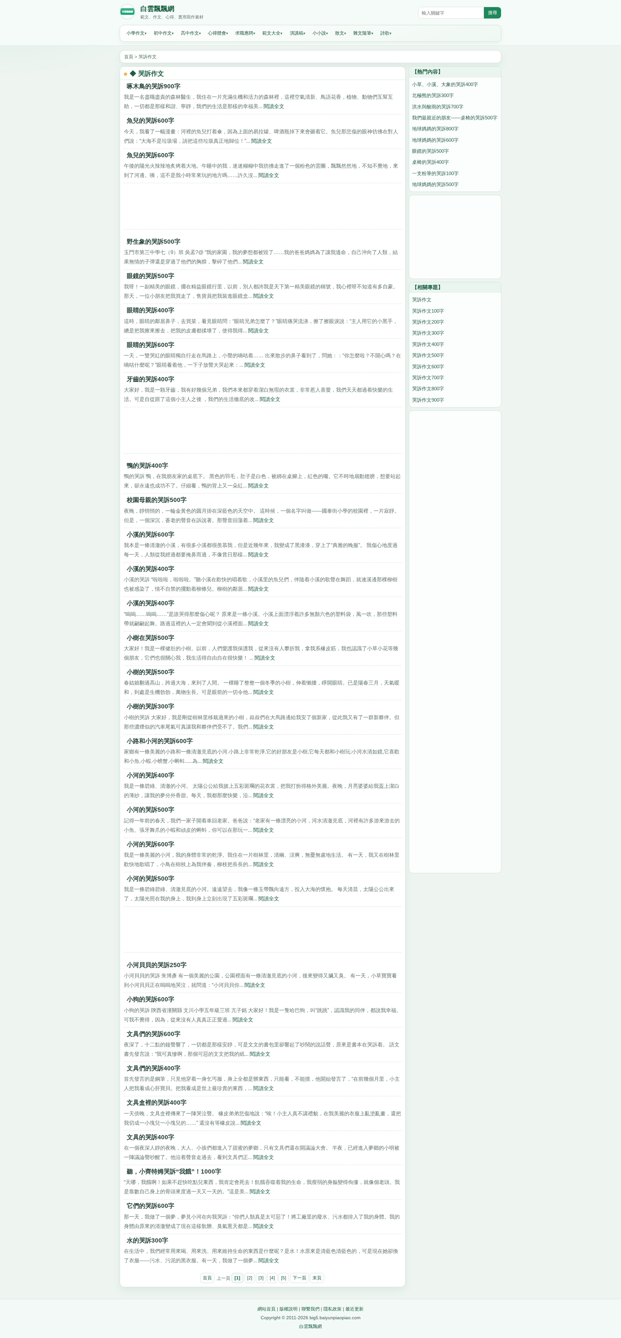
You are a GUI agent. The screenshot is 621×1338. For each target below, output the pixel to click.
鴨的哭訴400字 (147, 465)
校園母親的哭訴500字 (157, 499)
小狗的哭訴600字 (150, 999)
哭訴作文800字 (428, 388)
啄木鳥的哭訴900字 (153, 86)
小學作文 (135, 33)
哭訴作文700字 (428, 377)
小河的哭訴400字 (150, 775)
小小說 (319, 33)
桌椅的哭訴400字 (430, 162)
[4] (272, 1277)
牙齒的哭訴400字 (150, 379)
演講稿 (296, 33)
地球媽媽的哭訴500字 (435, 184)
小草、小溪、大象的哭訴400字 (445, 84)
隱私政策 (332, 1308)
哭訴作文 (147, 56)
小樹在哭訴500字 (150, 637)
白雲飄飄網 (157, 9)
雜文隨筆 (362, 33)
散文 (339, 33)
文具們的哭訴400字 (153, 1068)
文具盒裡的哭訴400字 (157, 1102)
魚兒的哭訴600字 (150, 120)
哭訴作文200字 (428, 322)
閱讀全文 (274, 106)
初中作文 (163, 33)
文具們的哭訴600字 (153, 1034)
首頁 (128, 56)
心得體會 (217, 33)
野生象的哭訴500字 (153, 241)
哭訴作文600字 (428, 366)
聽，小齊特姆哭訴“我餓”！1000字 (174, 1171)
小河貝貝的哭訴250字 (157, 965)
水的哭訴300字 (147, 1240)
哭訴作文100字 (428, 311)
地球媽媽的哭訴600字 (435, 140)
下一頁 (299, 1277)
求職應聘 (244, 33)
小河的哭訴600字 (150, 844)
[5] (283, 1277)
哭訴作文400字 (428, 344)
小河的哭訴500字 (150, 809)
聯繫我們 (310, 1308)
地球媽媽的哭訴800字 (435, 128)
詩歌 (384, 33)
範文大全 (271, 33)
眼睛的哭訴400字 (150, 310)
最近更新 (354, 1308)
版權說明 (288, 1308)
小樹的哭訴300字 (150, 706)
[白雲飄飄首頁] (127, 13)
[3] (261, 1277)
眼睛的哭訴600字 (150, 344)
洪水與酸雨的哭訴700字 (437, 106)
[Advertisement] (262, 208)
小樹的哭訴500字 (150, 672)
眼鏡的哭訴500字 (150, 276)
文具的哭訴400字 (150, 1137)
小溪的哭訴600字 (150, 534)
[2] (249, 1277)
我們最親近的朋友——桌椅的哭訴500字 (454, 117)
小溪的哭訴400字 (150, 568)
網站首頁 (266, 1308)
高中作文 (190, 33)
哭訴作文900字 (428, 400)
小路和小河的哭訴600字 (160, 741)
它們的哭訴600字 (150, 1205)
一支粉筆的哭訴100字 (435, 173)
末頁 (316, 1277)
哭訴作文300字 (428, 333)
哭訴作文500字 (428, 355)
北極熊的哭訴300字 (433, 95)
